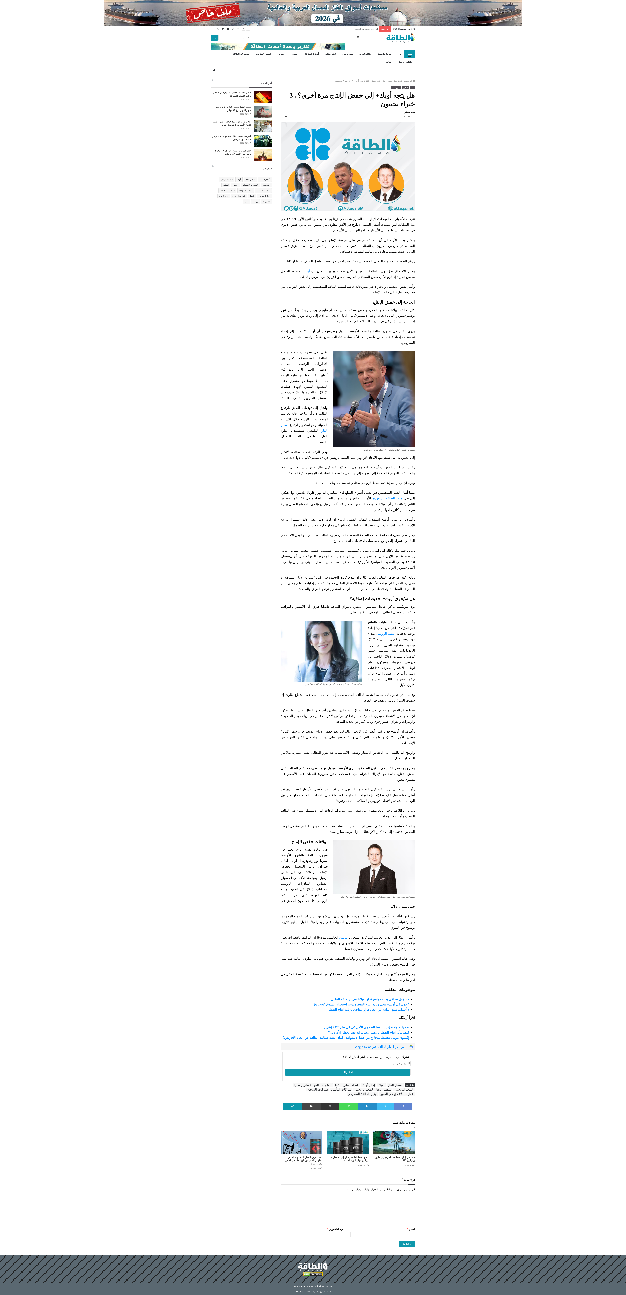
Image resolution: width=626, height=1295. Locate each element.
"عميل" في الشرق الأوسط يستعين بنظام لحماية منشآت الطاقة (345, 29)
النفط (252, 196)
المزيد (389, 62)
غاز (400, 53)
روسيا (255, 201)
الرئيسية (408, 80)
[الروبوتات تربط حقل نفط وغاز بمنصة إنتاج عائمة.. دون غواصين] (263, 141)
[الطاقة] (400, 38)
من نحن (328, 1286)
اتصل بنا (317, 1286)
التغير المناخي (263, 53)
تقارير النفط (396, 88)
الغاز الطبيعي (264, 196)
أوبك (381, 1085)
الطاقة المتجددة (245, 190)
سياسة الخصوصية (302, 1286)
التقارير (405, 88)
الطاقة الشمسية (263, 190)
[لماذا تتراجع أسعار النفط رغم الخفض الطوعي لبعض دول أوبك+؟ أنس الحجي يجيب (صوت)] (301, 1142)
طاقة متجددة (385, 53)
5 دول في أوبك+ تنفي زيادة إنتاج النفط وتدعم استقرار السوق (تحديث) (361, 1004)
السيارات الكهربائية (250, 185)
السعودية (266, 185)
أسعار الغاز (395, 1085)
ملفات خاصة (405, 62)
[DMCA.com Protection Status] (313, 1274)
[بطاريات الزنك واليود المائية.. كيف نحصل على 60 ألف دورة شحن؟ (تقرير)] (263, 126)
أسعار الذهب (265, 179)
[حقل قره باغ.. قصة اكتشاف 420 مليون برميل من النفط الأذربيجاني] (263, 155)
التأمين (343, 937)
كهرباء (280, 53)
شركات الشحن (317, 1089)
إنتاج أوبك (368, 1085)
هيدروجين (347, 53)
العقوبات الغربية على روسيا (313, 1085)
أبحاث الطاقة (312, 53)
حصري (294, 53)
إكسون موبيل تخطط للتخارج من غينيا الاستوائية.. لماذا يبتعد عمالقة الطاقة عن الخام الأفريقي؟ (345, 1037)
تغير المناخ (223, 196)
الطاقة (226, 185)
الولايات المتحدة (238, 196)
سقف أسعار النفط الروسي (372, 1089)
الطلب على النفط (347, 1085)
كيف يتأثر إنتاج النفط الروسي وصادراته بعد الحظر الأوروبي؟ (368, 1032)
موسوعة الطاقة (241, 53)
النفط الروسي (385, 633)
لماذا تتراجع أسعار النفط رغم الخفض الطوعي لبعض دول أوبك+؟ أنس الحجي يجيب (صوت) (303, 1160)
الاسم (411, 1229)
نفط (410, 53)
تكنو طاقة (330, 53)
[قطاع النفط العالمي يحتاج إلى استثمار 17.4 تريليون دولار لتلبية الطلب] (347, 1142)
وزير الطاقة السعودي (387, 498)
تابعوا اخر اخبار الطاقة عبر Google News (381, 1047)
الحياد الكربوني (227, 179)
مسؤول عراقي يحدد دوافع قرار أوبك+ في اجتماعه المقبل (370, 999)
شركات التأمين (341, 1089)
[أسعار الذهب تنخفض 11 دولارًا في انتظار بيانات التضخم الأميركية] (263, 97)
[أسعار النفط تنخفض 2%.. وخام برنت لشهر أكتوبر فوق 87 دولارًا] (263, 112)
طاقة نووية (365, 53)
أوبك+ (306, 271)
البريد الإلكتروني (336, 1229)
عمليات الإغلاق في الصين (397, 1094)
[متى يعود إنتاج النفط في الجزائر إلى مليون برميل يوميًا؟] (394, 1142)
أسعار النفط (250, 179)
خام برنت (266, 201)
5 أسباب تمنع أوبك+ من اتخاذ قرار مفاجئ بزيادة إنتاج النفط (369, 1009)
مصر (246, 201)
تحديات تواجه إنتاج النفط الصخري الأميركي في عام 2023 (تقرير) (366, 1027)
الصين (235, 185)
